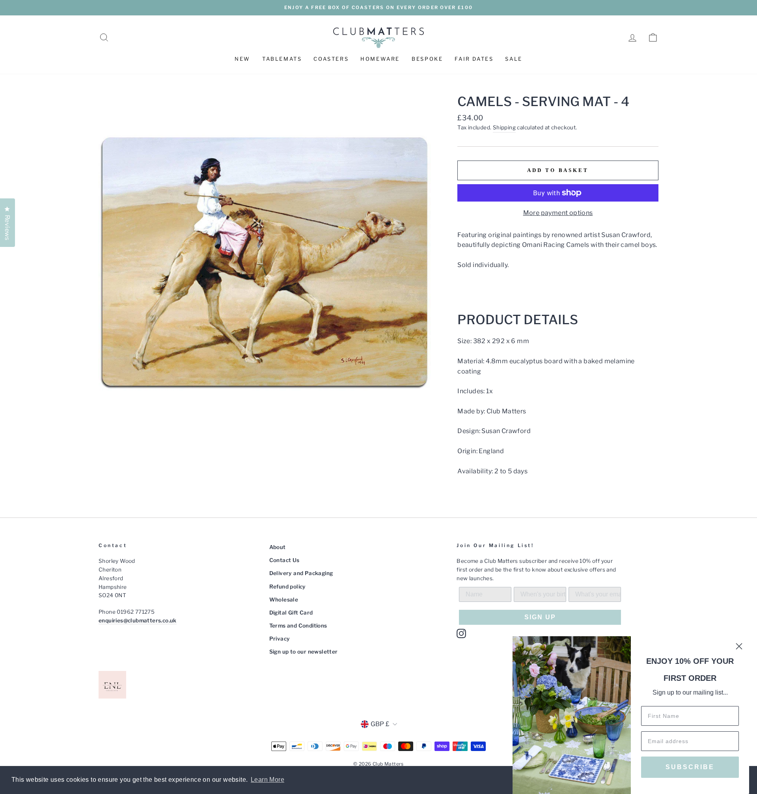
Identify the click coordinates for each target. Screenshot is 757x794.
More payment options (558, 213)
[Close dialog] (739, 646)
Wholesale (283, 599)
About (277, 547)
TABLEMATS (282, 59)
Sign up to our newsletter (303, 651)
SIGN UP (540, 617)
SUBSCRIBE (690, 767)
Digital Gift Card (291, 612)
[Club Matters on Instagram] (461, 633)
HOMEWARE (380, 59)
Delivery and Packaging (301, 573)
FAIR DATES (474, 59)
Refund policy (287, 586)
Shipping (504, 127)
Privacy (279, 638)
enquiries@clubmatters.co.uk (138, 620)
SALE (513, 59)
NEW (242, 59)
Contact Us (284, 560)
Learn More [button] (267, 779)
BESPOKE (427, 59)
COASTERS (331, 59)
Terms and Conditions (298, 625)
